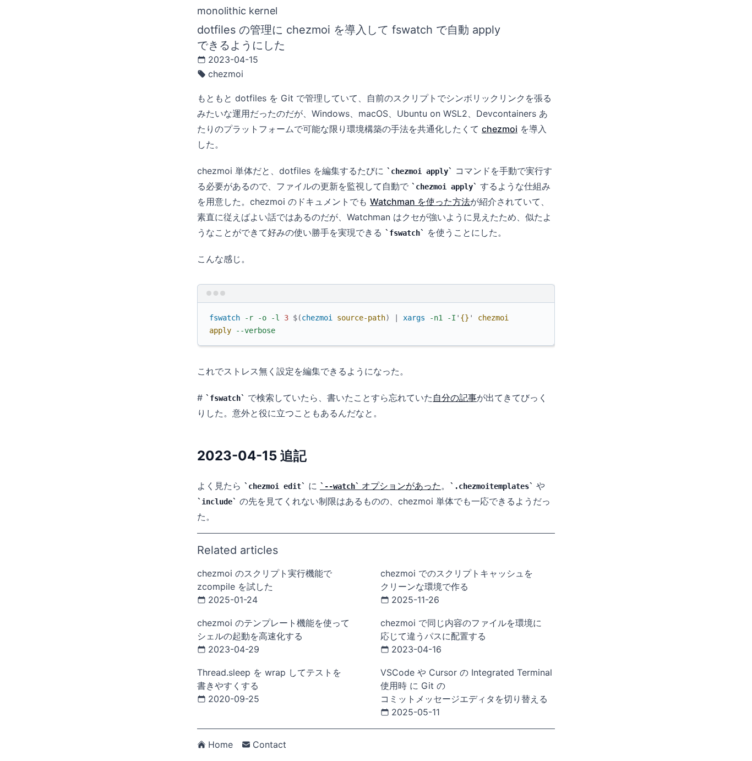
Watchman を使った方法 (420, 201)
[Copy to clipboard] (541, 315)
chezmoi (499, 128)
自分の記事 (455, 397)
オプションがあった (382, 485)
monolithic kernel (237, 11)
